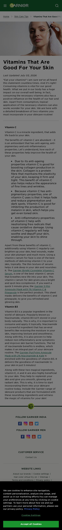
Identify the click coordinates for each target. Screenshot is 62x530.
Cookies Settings (30, 515)
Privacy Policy (32, 509)
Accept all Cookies (31, 524)
